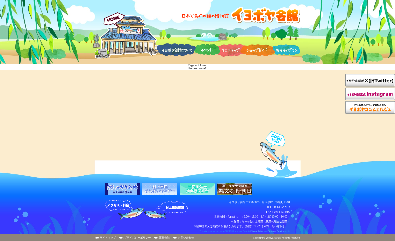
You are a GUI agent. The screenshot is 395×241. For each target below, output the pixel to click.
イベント (207, 49)
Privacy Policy (256, 231)
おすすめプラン (285, 49)
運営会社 (164, 237)
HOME (127, 35)
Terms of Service (276, 231)
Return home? (197, 68)
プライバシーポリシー (137, 237)
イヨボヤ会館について (176, 49)
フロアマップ (231, 49)
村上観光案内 (167, 210)
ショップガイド (257, 49)
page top (276, 154)
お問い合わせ (186, 237)
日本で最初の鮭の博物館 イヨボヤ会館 (240, 15)
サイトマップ (108, 237)
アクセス (124, 210)
